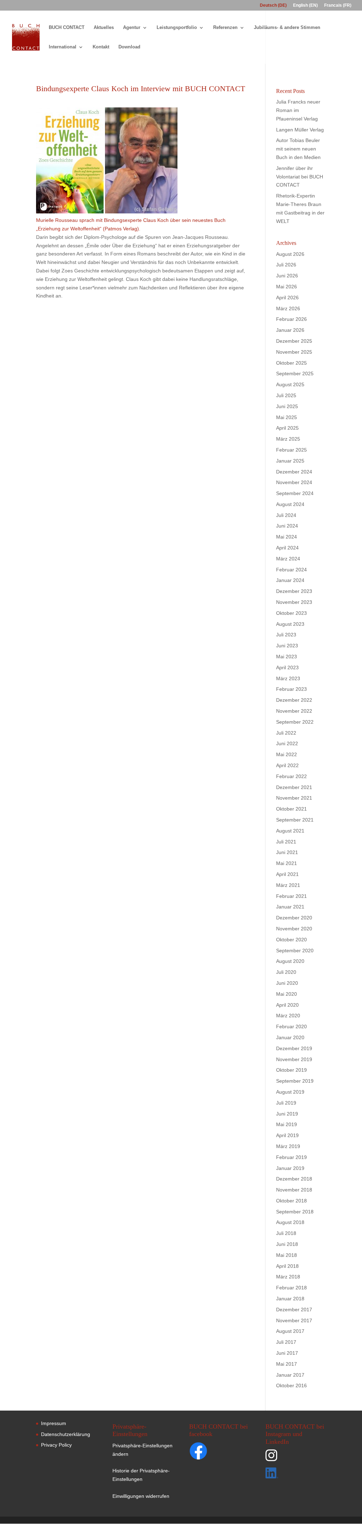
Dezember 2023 (294, 591)
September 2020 (295, 950)
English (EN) (305, 5)
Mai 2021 (286, 863)
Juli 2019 (286, 1103)
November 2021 (294, 798)
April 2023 (287, 667)
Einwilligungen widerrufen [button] (140, 1496)
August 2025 (290, 384)
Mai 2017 (286, 1364)
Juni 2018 (287, 1244)
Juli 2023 (286, 634)
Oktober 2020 (291, 939)
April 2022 (287, 765)
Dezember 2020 (294, 917)
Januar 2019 (290, 1168)
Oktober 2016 (291, 1385)
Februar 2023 (291, 689)
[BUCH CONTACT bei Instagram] (294, 1458)
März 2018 (288, 1276)
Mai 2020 (286, 994)
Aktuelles (104, 27)
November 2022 (294, 711)
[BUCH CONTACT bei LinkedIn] (294, 1474)
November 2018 (294, 1190)
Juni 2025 (287, 406)
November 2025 (294, 352)
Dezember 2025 (294, 341)
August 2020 (290, 961)
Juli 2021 (286, 842)
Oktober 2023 (291, 613)
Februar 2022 (291, 776)
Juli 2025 (286, 395)
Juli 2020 (286, 972)
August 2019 (290, 1092)
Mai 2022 (286, 754)
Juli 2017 (286, 1342)
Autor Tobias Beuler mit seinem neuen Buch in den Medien (298, 148)
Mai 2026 (286, 286)
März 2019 (288, 1146)
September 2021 (295, 820)
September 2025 (295, 373)
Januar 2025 (290, 461)
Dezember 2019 (294, 1048)
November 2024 (294, 482)
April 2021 (287, 874)
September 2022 (295, 722)
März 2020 (288, 1015)
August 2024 (290, 504)
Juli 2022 (286, 733)
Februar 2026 (291, 319)
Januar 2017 (290, 1375)
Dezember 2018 (294, 1179)
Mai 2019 (286, 1124)
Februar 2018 (291, 1287)
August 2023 (290, 624)
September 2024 (295, 493)
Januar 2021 (290, 907)
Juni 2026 (287, 275)
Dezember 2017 (294, 1309)
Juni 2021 (287, 852)
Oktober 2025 (291, 363)
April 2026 (287, 297)
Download (129, 47)
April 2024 (287, 548)
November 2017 (294, 1320)
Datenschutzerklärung (65, 1434)
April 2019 (287, 1135)
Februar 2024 (291, 569)
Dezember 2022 (294, 700)
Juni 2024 (287, 526)
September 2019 (295, 1081)
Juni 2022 (287, 743)
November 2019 (294, 1059)
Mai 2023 (286, 656)
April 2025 (287, 428)
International (62, 47)
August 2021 (290, 831)
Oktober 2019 (291, 1070)
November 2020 (294, 928)
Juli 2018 (286, 1233)
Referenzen (225, 27)
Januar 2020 (290, 1037)
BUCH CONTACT (66, 27)
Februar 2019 (291, 1157)
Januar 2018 (290, 1298)
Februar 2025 (291, 450)
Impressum (53, 1423)
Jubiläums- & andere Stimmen (287, 27)
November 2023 (294, 602)
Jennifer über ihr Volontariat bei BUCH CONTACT (299, 176)
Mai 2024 (286, 537)
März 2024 (288, 558)
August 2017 (290, 1331)
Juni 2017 (287, 1353)
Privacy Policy (56, 1445)
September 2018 (295, 1211)
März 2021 (288, 885)
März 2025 (288, 439)
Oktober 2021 (291, 809)
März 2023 (288, 678)
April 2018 (287, 1266)
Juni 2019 (287, 1114)
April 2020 (287, 1005)
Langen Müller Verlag (300, 130)
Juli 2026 (286, 264)
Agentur (131, 27)
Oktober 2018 (291, 1201)
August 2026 (290, 254)
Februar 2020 (291, 1026)
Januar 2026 (290, 330)
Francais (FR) (337, 5)
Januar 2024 (290, 580)
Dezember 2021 (294, 787)
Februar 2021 (291, 896)
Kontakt (101, 47)
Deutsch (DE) (273, 5)
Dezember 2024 (294, 472)
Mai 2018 (286, 1255)
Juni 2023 (287, 645)
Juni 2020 (287, 983)
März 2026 (288, 308)
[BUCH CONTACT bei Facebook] (212, 1452)
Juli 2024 (286, 515)
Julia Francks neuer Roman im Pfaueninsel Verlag (298, 110)
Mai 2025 (286, 417)
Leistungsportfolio (177, 27)
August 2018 (290, 1222)
